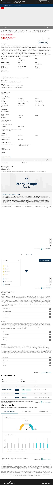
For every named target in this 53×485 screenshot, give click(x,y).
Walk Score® (29, 254)
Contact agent (4, 27)
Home (37, 2)
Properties (43, 2)
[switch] (44, 27)
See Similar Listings (43, 42)
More (50, 2)
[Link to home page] (6, 2)
